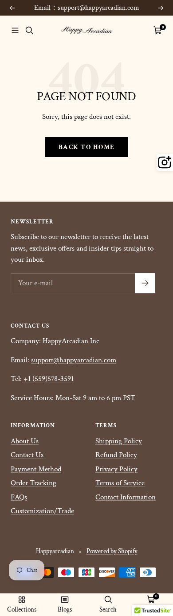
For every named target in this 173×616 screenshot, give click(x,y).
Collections (21, 609)
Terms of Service (120, 483)
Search (108, 609)
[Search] (29, 30)
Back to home (87, 147)
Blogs (65, 609)
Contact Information (125, 497)
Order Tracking (33, 483)
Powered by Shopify (112, 551)
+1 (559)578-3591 (49, 379)
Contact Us (27, 455)
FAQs (19, 497)
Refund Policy (116, 455)
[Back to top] (148, 557)
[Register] (145, 283)
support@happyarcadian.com (73, 360)
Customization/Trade (42, 511)
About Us (25, 441)
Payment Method (36, 469)
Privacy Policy (116, 469)
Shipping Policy (118, 441)
